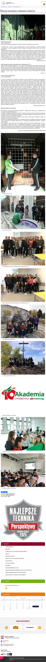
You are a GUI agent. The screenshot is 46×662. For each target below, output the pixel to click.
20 (29, 606)
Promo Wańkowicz (9, 546)
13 (29, 604)
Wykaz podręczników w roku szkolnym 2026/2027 (15, 572)
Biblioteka (7, 549)
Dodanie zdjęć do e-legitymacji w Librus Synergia (16, 551)
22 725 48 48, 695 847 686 (45, 1)
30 (4, 609)
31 (10, 609)
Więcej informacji (6, 588)
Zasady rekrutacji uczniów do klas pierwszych (15, 574)
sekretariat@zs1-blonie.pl (43, 1)
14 (35, 604)
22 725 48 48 (5, 644)
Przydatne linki (8, 560)
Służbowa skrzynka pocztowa (12, 567)
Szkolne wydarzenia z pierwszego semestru (18, 11)
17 (10, 606)
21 (35, 606)
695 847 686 (11, 644)
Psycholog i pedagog (9, 563)
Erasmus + (7, 553)
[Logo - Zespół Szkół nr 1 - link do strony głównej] (8, 3)
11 (16, 604)
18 (16, 606)
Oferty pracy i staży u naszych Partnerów (14, 558)
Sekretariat (8, 565)
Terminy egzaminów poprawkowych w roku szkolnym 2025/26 (18, 570)
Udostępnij (5, 492)
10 (10, 604)
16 (4, 606)
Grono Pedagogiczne (9, 556)
